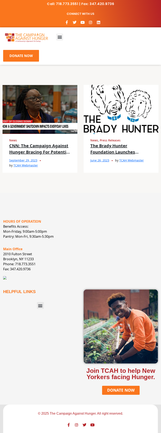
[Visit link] (26, 37)
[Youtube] (82, 22)
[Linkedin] (98, 22)
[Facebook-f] (67, 22)
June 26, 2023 (99, 160)
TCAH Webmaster (25, 165)
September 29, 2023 (23, 160)
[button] (59, 37)
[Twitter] (75, 22)
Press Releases (110, 140)
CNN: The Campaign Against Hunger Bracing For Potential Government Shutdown (39, 152)
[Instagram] (90, 22)
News (13, 140)
